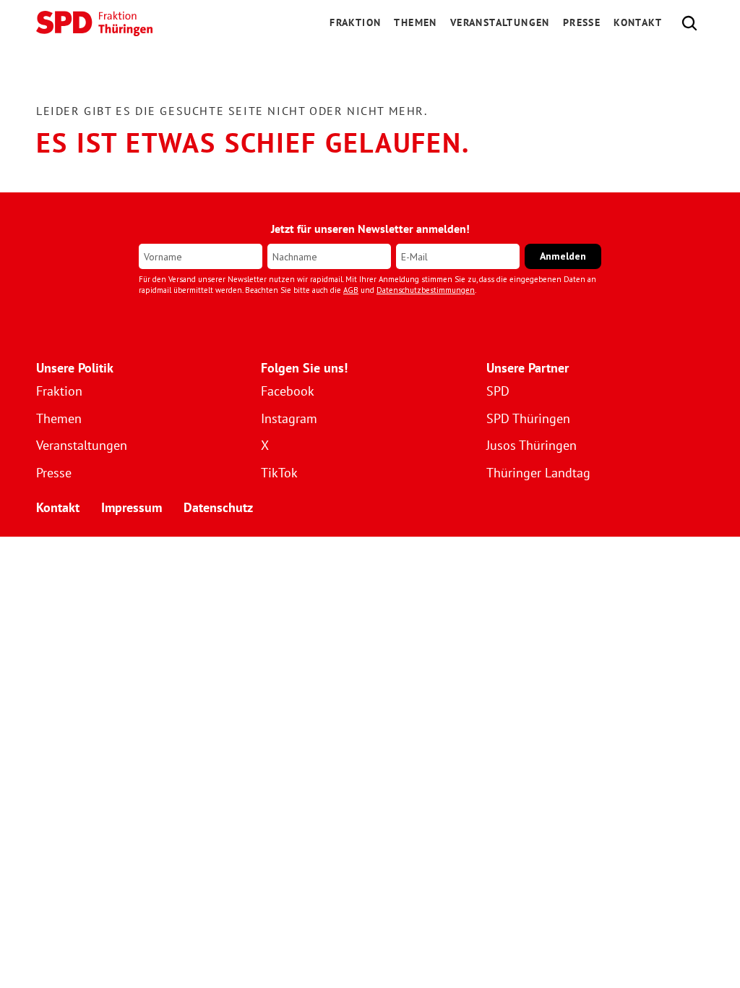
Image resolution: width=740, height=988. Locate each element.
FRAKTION (355, 22)
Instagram (289, 418)
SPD (497, 391)
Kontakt (638, 22)
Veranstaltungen (500, 22)
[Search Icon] (689, 23)
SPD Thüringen (528, 418)
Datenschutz (218, 507)
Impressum (131, 507)
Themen (415, 22)
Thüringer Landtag (538, 472)
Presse (582, 22)
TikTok (279, 472)
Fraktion (59, 391)
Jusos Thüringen (531, 445)
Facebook (287, 391)
